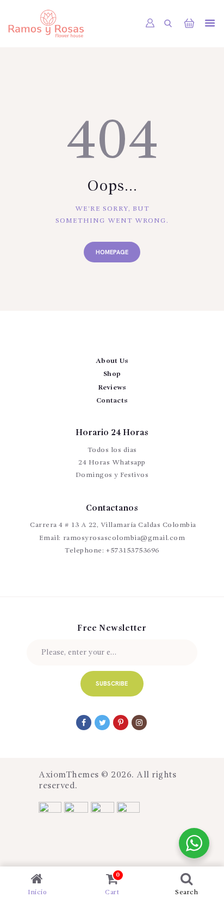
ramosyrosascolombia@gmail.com (124, 538)
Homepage (112, 252)
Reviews (112, 387)
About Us (112, 361)
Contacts (112, 400)
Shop (112, 374)
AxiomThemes (69, 775)
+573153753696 (132, 550)
